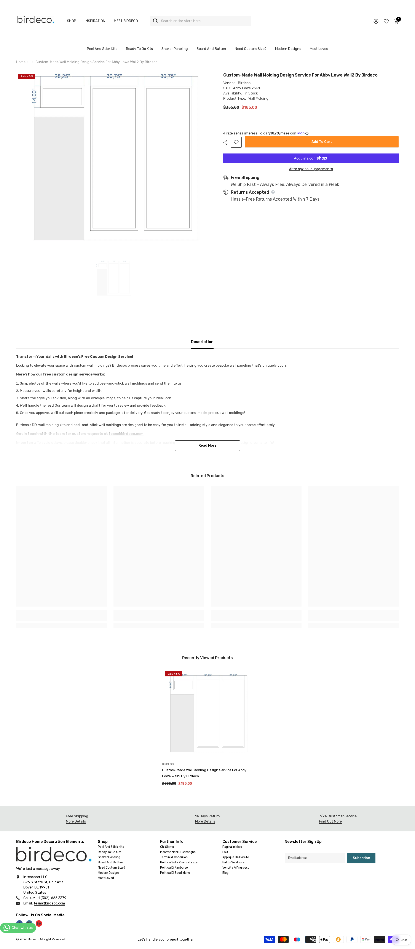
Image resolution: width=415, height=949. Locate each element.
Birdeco (244, 83)
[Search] (200, 21)
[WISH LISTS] (386, 21)
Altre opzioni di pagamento (311, 169)
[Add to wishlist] (236, 142)
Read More (207, 445)
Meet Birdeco (126, 21)
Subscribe (361, 858)
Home (21, 62)
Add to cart (322, 142)
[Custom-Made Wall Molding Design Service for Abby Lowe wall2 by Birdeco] (207, 713)
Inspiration (95, 21)
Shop (71, 21)
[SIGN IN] (376, 21)
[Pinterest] (39, 923)
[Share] (227, 142)
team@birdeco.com (49, 903)
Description (202, 341)
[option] (113, 278)
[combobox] (204, 21)
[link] (61, 618)
